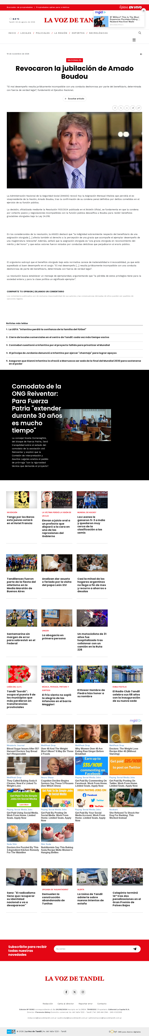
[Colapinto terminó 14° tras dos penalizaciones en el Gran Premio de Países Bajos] (127, 877)
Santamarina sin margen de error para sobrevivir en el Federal (21, 638)
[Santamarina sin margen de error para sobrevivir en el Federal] (21, 618)
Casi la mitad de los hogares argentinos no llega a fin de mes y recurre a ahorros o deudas (91, 585)
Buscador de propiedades (20, 7)
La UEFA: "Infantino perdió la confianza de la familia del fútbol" (47, 329)
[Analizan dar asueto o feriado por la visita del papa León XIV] (56, 563)
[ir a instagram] (83, 992)
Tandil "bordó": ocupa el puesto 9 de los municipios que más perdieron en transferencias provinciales (21, 699)
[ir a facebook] (66, 992)
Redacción (48, 1003)
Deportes (78, 33)
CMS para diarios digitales (129, 1032)
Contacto (102, 1003)
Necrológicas (98, 33)
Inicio (12, 33)
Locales (26, 33)
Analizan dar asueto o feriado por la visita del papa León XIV (56, 582)
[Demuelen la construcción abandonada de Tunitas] (56, 877)
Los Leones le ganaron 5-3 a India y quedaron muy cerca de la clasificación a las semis (91, 524)
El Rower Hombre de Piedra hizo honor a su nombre (91, 693)
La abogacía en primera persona (54, 636)
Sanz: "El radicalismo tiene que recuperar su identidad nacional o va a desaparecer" (21, 899)
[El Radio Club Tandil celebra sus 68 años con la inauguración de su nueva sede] (127, 674)
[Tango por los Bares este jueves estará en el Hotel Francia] (21, 499)
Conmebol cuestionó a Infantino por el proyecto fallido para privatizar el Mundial (59, 345)
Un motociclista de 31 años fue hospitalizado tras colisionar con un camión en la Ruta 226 (91, 641)
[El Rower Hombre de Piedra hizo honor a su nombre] (92, 674)
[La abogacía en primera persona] (56, 618)
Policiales (43, 33)
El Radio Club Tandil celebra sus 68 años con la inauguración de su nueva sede (126, 696)
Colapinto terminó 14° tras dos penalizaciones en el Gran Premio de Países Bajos (127, 899)
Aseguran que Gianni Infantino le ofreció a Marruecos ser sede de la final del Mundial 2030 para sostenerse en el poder (75, 362)
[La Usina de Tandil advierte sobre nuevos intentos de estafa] (92, 877)
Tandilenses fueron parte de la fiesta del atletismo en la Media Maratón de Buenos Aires (21, 585)
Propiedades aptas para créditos (53, 7)
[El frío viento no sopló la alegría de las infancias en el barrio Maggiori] (56, 674)
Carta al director (66, 1003)
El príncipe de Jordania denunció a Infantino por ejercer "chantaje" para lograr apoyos (63, 353)
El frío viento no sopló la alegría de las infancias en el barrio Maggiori (56, 699)
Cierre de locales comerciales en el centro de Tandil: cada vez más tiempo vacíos (59, 337)
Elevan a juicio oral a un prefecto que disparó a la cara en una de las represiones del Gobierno (56, 528)
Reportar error (86, 1003)
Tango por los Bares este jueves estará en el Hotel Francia (20, 520)
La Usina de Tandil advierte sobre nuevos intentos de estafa (90, 898)
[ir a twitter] (74, 992)
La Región (60, 33)
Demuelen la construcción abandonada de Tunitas (53, 898)
